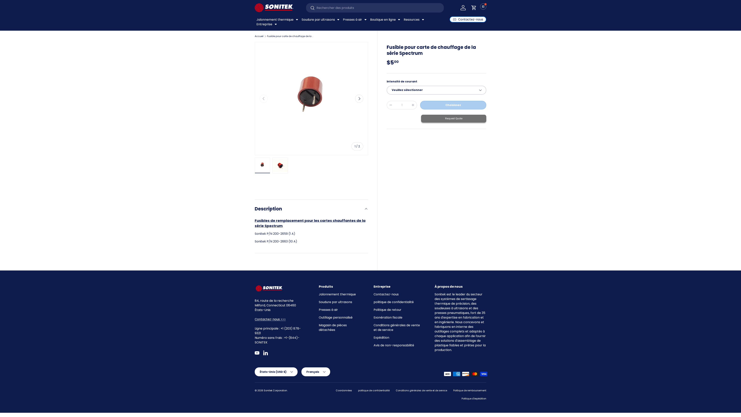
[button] (474, 7)
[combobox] (375, 8)
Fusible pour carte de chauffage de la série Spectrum (290, 36)
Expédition (381, 337)
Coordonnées (344, 390)
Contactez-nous (386, 294)
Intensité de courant (402, 81)
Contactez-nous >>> (270, 319)
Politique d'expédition (474, 398)
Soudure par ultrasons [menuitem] (318, 19)
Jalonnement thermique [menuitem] (275, 19)
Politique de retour (387, 310)
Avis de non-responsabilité (394, 345)
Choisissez (453, 105)
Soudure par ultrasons (335, 302)
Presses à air (328, 310)
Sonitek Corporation (275, 390)
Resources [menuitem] (412, 19)
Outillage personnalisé (336, 317)
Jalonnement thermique (337, 294)
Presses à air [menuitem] (352, 19)
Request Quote (453, 118)
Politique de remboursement (469, 390)
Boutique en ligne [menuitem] (383, 19)
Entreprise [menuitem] (264, 24)
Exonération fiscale (388, 317)
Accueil (259, 36)
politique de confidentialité (394, 302)
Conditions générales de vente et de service (421, 390)
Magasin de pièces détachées (333, 327)
